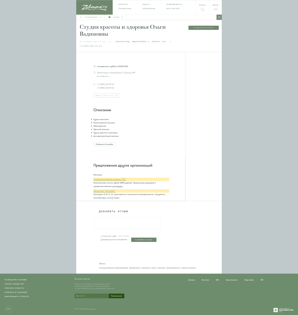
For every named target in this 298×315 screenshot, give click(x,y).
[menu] (149, 6)
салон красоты (188, 267)
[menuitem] (125, 4)
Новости (123, 4)
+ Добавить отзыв (143, 239)
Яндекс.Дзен (249, 280)
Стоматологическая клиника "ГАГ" (109, 179)
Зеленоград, (135, 267)
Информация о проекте (17, 296)
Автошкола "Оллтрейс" (104, 191)
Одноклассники (232, 280)
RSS (262, 280)
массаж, (162, 267)
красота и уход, (149, 267)
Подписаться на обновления (115, 240)
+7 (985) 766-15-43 (105, 87)
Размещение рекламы (16, 280)
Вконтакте (205, 280)
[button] (108, 236)
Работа (146, 4)
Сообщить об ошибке (104, 144)
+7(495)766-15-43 (91, 46)
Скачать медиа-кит (14, 284)
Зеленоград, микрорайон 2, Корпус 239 (116, 72)
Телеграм (191, 280)
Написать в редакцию (16, 292)
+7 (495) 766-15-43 (105, 84)
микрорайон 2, (173, 267)
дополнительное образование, (114, 267)
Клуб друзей (173, 9)
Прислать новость (14, 288)
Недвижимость (174, 4)
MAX (217, 280)
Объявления (148, 9)
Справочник (125, 9)
